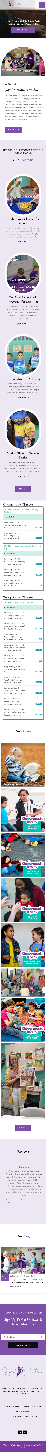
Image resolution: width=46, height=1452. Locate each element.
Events (15, 1391)
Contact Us (22, 1394)
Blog (39, 1391)
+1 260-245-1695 (23, 1411)
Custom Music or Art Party (23, 379)
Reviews (6, 1391)
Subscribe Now (22, 1345)
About (11, 1388)
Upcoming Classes (34, 1388)
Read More (12, 130)
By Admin (16, 1276)
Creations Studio (30, 1276)
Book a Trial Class (22, 30)
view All (22, 489)
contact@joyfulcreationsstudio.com (23, 1416)
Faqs (32, 1391)
